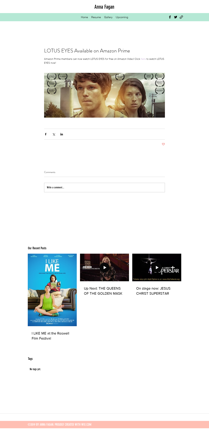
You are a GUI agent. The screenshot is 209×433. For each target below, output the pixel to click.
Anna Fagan (104, 7)
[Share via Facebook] (45, 134)
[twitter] (176, 17)
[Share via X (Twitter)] (53, 134)
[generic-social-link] (181, 17)
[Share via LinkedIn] (61, 134)
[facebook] (170, 17)
